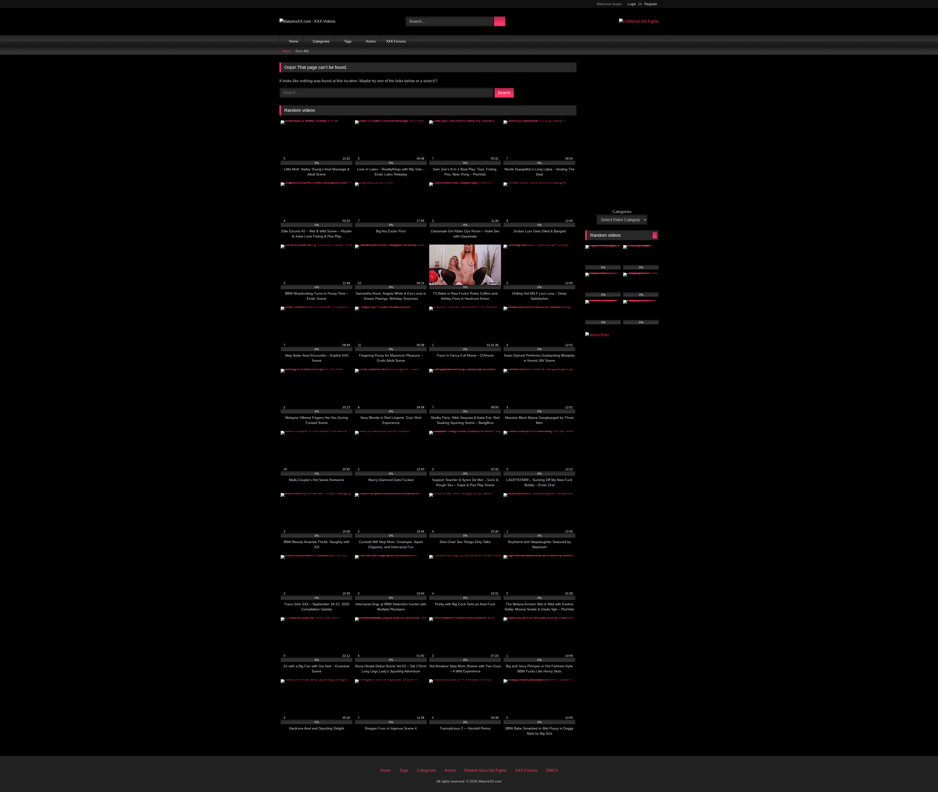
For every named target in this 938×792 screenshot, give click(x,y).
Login (632, 4)
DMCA (552, 770)
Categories (321, 41)
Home (293, 41)
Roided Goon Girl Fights (485, 770)
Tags (348, 41)
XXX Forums (396, 41)
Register (650, 4)
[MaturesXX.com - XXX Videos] (307, 21)
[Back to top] (924, 780)
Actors (371, 41)
